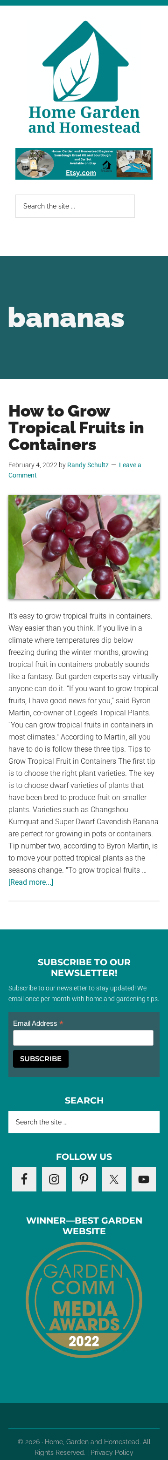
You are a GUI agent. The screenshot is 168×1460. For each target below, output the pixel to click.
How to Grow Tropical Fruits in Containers (76, 427)
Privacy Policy (112, 1452)
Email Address (38, 1024)
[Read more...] (30, 882)
